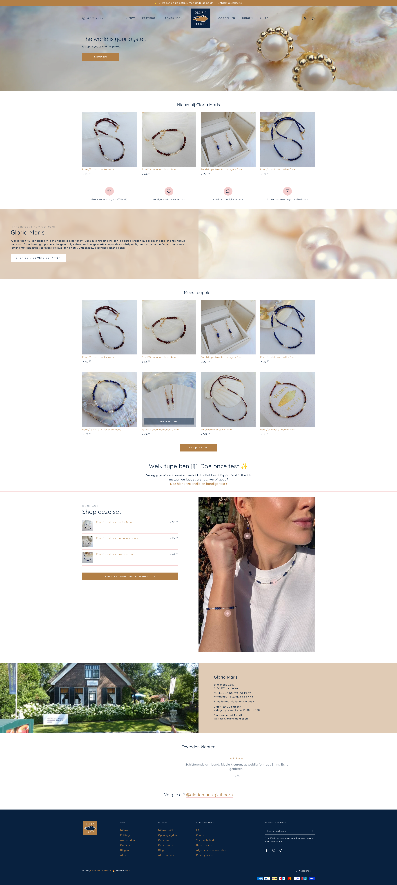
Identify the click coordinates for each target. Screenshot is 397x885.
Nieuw (124, 825)
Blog (161, 845)
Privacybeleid (204, 850)
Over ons (163, 835)
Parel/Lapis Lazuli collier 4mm (114, 522)
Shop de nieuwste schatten (38, 258)
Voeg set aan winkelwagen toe (130, 576)
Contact (201, 830)
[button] (297, 18)
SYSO (129, 866)
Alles (123, 850)
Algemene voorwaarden (211, 845)
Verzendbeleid (205, 835)
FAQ (198, 825)
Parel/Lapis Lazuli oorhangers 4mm (117, 538)
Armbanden (127, 835)
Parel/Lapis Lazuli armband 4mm (115, 554)
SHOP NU (100, 56)
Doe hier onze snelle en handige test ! (198, 484)
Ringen (124, 845)
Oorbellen (126, 840)
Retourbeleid (204, 840)
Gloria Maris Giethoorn (101, 866)
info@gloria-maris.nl (242, 701)
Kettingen (126, 830)
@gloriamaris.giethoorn (209, 790)
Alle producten (167, 850)
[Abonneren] (313, 826)
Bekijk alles (198, 447)
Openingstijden (167, 830)
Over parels (165, 840)
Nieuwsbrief (165, 825)
